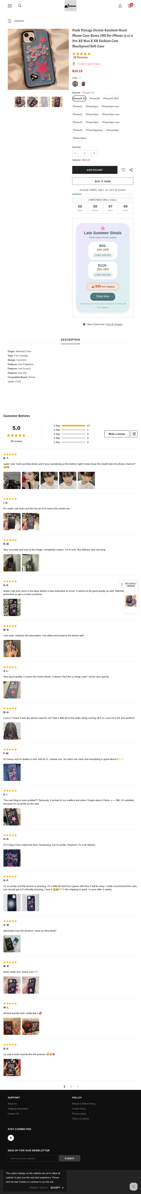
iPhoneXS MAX (111, 98)
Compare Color (58, 84)
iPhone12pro (92, 114)
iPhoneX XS (79, 98)
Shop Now (102, 296)
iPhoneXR (95, 98)
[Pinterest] (11, 1138)
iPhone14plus (79, 138)
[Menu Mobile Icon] (10, 6)
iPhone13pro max (111, 122)
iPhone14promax (94, 130)
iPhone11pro (92, 106)
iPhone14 (77, 130)
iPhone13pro (92, 122)
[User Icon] (120, 6)
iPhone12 (77, 114)
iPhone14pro (112, 130)
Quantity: (76, 147)
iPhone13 (77, 122)
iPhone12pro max (111, 114)
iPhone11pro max (110, 106)
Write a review (117, 434)
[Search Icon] (19, 6)
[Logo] (70, 5)
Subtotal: (76, 160)
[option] (38, 59)
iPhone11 (77, 106)
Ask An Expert (114, 324)
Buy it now (103, 181)
